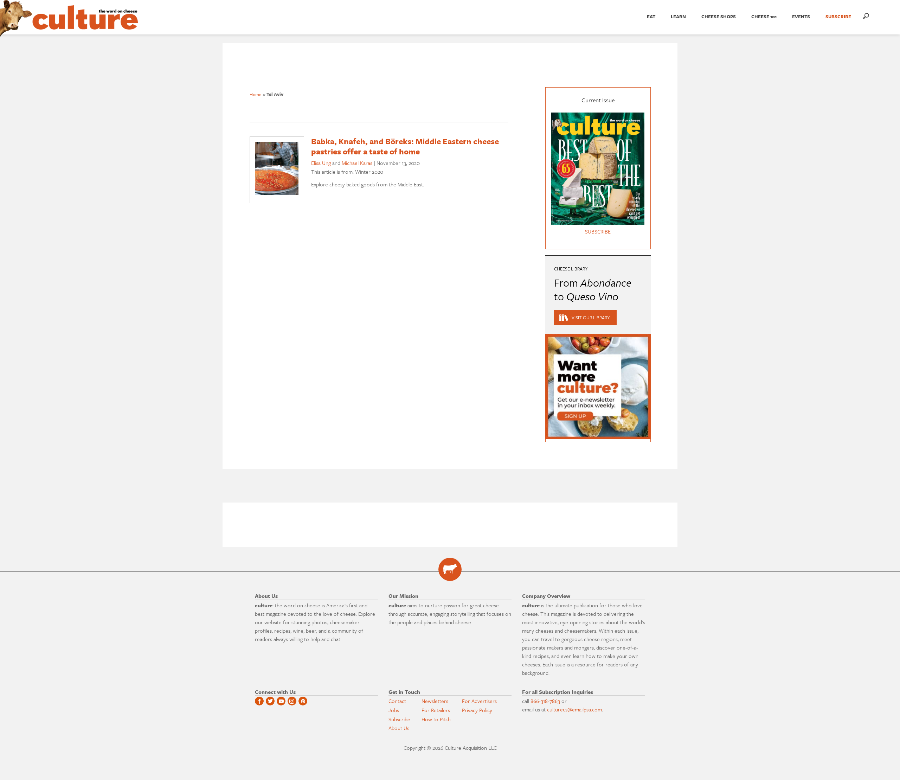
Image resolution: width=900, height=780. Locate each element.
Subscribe (399, 719)
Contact (397, 701)
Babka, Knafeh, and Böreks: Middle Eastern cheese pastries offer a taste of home (405, 146)
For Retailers (436, 710)
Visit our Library (591, 317)
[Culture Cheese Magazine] (450, 569)
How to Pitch (436, 719)
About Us (398, 728)
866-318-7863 (545, 701)
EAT (651, 16)
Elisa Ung (321, 163)
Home (256, 94)
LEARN (678, 16)
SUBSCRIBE (838, 16)
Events (801, 16)
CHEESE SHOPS (718, 16)
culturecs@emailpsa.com (574, 709)
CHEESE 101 (764, 16)
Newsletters (435, 701)
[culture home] (85, 24)
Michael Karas (357, 163)
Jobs (393, 710)
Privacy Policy (477, 710)
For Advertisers (479, 701)
